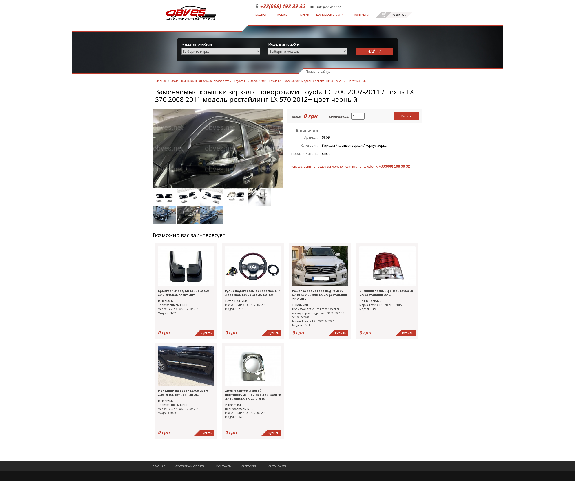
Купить (406, 116)
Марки (304, 14)
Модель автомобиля (284, 44)
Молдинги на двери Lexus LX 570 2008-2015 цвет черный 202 (183, 393)
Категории (249, 466)
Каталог (283, 14)
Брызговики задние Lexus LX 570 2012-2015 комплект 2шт (183, 293)
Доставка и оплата (329, 14)
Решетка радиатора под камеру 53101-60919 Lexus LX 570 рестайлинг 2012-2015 (319, 295)
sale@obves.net (328, 7)
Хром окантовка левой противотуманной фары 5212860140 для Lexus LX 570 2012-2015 (253, 395)
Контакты (361, 14)
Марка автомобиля (196, 44)
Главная (260, 14)
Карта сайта (277, 466)
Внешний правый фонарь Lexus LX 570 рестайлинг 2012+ (386, 293)
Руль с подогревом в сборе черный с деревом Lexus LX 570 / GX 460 (252, 293)
